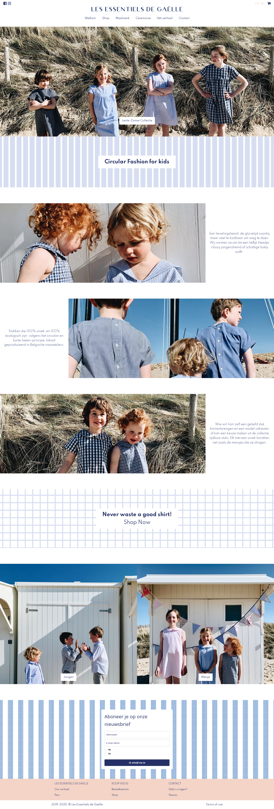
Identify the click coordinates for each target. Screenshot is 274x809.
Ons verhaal (62, 789)
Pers (57, 795)
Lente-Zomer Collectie (137, 120)
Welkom (90, 18)
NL (109, 749)
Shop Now (137, 522)
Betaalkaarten (120, 789)
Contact (184, 18)
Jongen (68, 677)
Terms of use (214, 804)
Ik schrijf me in (137, 762)
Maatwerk (122, 18)
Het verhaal (165, 18)
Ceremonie (143, 18)
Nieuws (173, 795)
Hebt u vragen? (178, 789)
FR (109, 753)
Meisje (205, 677)
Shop (105, 18)
